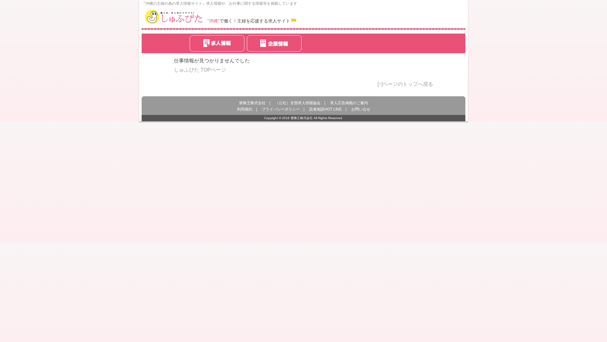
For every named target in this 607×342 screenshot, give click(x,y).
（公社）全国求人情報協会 (298, 103)
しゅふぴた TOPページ (200, 70)
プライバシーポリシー (281, 109)
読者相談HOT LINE (325, 109)
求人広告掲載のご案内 (349, 103)
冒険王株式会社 (252, 103)
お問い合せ (360, 109)
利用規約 (244, 109)
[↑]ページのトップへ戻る (405, 84)
